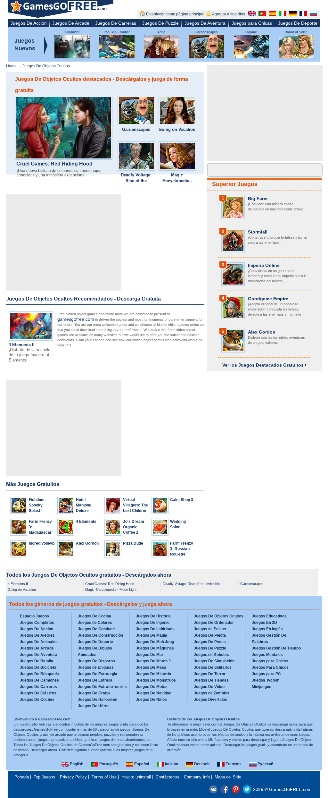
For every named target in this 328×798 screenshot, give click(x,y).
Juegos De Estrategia (97, 674)
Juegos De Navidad (153, 693)
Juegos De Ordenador (214, 622)
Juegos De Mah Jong (155, 642)
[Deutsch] (292, 14)
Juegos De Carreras (115, 23)
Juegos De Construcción (100, 635)
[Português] (261, 14)
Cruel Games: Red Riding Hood (54, 163)
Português (108, 764)
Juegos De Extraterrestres (102, 686)
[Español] (271, 14)
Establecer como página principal (175, 14)
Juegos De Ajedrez (37, 635)
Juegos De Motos (152, 686)
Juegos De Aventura (205, 23)
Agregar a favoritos (228, 14)
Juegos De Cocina (94, 616)
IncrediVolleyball (44, 543)
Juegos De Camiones (39, 680)
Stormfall (257, 231)
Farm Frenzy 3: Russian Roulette (181, 548)
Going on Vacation (177, 129)
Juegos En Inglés (267, 629)
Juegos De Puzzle (160, 23)
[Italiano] (281, 14)
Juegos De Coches (37, 699)
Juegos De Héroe (94, 706)
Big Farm (257, 198)
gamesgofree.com (75, 319)
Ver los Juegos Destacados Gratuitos (263, 365)
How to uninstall (136, 777)
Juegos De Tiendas (211, 680)
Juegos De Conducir (96, 629)
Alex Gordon (87, 543)
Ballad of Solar (296, 32)
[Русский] (312, 14)
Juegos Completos (37, 622)
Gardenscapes (206, 32)
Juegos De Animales (39, 642)
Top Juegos (44, 777)
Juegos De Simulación (214, 661)
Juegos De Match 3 (153, 661)
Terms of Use (104, 777)
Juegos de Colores (95, 622)
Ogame (251, 32)
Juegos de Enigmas (96, 667)
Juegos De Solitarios (213, 667)
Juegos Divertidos (210, 699)
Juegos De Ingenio (152, 622)
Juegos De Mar (149, 654)
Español (141, 764)
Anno (161, 32)
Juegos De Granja (94, 693)
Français (233, 764)
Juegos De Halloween (97, 699)
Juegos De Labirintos (155, 629)
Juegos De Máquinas (155, 648)
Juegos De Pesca (210, 642)
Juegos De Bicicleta (38, 667)
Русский (265, 764)
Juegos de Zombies (211, 693)
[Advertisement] (64, 242)
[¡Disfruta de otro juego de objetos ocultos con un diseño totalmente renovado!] (136, 111)
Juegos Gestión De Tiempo (276, 648)
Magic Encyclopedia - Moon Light (177, 181)
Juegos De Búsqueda (39, 674)
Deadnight (71, 32)
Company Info (197, 777)
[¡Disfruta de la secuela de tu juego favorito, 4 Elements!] (31, 339)
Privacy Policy (73, 777)
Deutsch (201, 764)
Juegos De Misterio (153, 674)
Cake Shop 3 (181, 499)
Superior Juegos (235, 184)
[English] (251, 14)
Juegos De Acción (29, 23)
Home (11, 66)
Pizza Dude (133, 543)
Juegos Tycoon (265, 680)
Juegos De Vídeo (209, 686)
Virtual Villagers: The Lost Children (135, 505)
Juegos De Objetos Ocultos (218, 616)
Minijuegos (261, 686)
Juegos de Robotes (211, 654)
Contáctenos (167, 777)
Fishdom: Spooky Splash (37, 505)
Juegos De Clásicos (38, 693)
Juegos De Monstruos (156, 680)
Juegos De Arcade (70, 23)
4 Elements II (22, 344)
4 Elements (86, 521)
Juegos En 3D (264, 622)
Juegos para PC (266, 674)
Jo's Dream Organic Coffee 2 (133, 527)
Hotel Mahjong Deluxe (83, 505)
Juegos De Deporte (297, 23)
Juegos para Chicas (252, 23)
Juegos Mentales (267, 654)
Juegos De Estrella (95, 680)
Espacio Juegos (34, 616)
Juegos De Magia (151, 635)
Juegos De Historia (153, 616)
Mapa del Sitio (228, 777)
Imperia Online (264, 265)
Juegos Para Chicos (270, 667)
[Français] (302, 14)
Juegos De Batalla (36, 661)
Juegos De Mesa (151, 667)
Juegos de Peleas (210, 629)
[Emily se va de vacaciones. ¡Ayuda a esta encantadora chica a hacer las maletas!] (177, 111)
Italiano (171, 764)
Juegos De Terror (210, 674)
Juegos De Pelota (210, 635)
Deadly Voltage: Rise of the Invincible (136, 181)
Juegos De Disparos (96, 661)
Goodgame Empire (268, 298)
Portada (21, 777)
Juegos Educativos (269, 616)
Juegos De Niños (151, 699)
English (76, 764)
